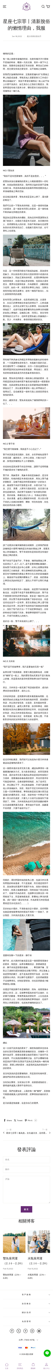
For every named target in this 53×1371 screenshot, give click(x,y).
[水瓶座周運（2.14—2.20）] (39, 1241)
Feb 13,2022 (8, 1269)
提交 (26, 1209)
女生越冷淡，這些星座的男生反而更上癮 (37, 1133)
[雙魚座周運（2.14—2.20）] (14, 1241)
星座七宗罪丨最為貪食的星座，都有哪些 (16, 1133)
